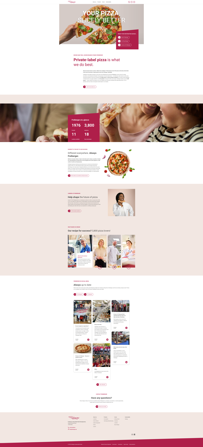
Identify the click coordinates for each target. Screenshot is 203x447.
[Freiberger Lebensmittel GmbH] (72, 2)
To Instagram (79, 294)
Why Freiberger (116, 424)
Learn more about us (90, 86)
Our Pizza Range (124, 41)
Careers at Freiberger (125, 44)
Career (115, 417)
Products (105, 417)
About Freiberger (124, 37)
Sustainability (127, 417)
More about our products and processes (79, 175)
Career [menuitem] (103, 1)
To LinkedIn (89, 294)
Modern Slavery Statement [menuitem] (106, 444)
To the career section (75, 210)
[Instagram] (132, 434)
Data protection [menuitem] (132, 444)
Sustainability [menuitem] (108, 1)
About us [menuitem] (94, 1)
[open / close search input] (132, 2)
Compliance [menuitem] (120, 444)
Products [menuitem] (99, 1)
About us (95, 417)
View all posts (102, 384)
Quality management (96, 422)
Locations (116, 422)
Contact (94, 426)
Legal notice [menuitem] (126, 444)
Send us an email (102, 406)
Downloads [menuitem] (114, 444)
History (94, 424)
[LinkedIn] (134, 434)
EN (134, 2)
